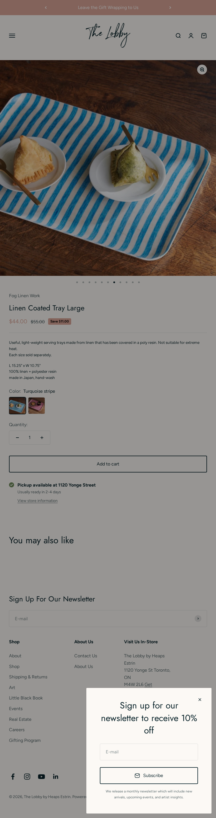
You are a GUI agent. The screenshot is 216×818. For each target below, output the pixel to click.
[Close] (199, 699)
